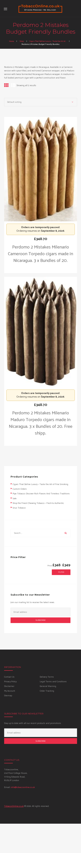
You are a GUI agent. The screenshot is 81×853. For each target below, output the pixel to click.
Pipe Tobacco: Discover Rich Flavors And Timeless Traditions (41, 493)
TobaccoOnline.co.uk (14, 806)
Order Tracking (47, 691)
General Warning (48, 686)
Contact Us (9, 677)
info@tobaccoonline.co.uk (23, 787)
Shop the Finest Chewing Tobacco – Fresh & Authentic (38, 503)
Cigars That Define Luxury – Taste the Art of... (47, 41)
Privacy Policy (10, 681)
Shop (22, 41)
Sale (15, 498)
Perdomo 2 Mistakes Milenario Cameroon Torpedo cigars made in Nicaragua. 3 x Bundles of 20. (40, 254)
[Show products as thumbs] (6, 85)
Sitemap (8, 695)
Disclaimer (9, 686)
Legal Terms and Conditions (53, 681)
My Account (9, 691)
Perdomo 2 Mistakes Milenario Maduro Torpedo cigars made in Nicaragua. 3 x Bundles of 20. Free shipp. (40, 423)
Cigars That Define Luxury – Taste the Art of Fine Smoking (40, 484)
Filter (61, 572)
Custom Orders (20, 489)
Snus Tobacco (19, 508)
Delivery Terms (47, 677)
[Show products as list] (13, 85)
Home (11, 41)
